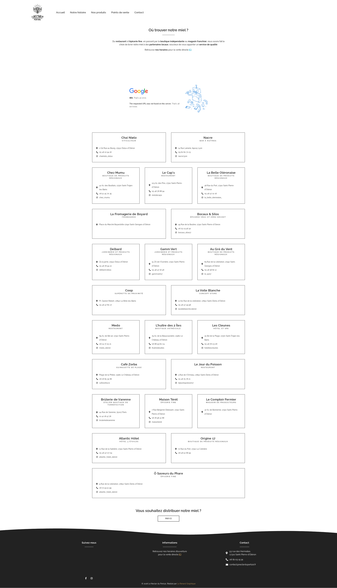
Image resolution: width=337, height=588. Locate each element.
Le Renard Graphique (186, 584)
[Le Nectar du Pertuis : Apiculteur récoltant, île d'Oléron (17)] (41, 12)
